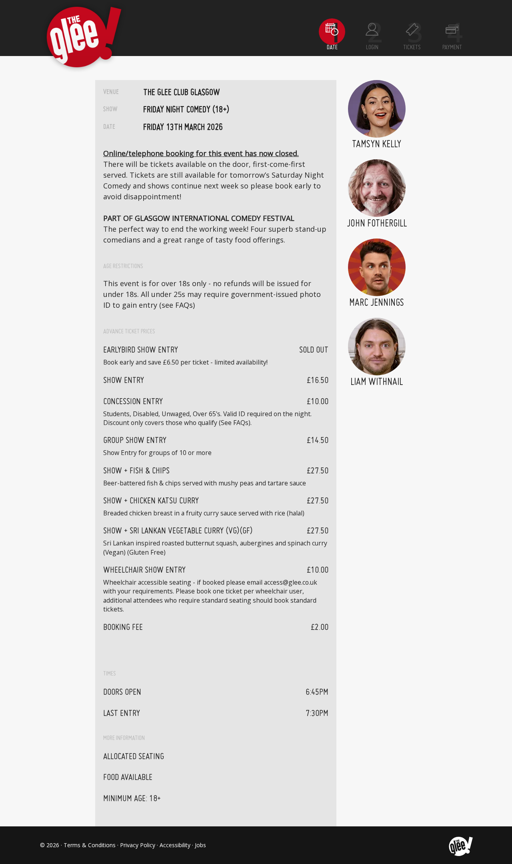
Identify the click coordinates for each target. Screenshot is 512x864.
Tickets (412, 47)
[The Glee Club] (460, 845)
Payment (452, 47)
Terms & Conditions (90, 845)
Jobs (200, 845)
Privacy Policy (137, 845)
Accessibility (175, 845)
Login (372, 47)
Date (332, 47)
